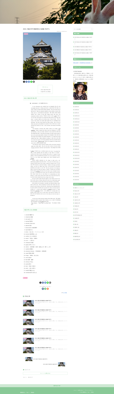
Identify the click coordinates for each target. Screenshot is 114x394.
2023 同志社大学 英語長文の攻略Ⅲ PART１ (83, 42)
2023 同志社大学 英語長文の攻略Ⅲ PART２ (83, 38)
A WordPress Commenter (85, 62)
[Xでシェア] (24, 82)
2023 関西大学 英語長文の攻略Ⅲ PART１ (83, 49)
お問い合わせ (80, 390)
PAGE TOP (57, 385)
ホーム (75, 390)
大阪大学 (25, 277)
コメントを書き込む (45, 373)
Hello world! (75, 62)
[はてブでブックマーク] (29, 82)
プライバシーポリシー (89, 390)
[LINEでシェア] (31, 82)
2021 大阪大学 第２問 (45, 89)
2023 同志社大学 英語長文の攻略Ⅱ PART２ (83, 53)
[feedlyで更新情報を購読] (45, 289)
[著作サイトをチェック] (43, 289)
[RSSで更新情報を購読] (48, 289)
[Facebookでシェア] (26, 82)
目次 (43, 87)
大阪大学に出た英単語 (45, 91)
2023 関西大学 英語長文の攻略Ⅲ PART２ (83, 46)
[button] (34, 82)
